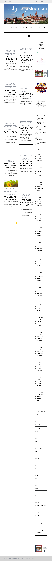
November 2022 (40, 231)
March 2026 (39, 158)
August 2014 (39, 400)
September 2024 (40, 192)
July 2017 (38, 343)
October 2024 (39, 190)
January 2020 (39, 295)
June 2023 (39, 218)
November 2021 (40, 254)
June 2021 (39, 263)
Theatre (29, 30)
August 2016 (39, 358)
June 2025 (39, 175)
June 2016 (39, 362)
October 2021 (39, 255)
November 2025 (40, 165)
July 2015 (38, 379)
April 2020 (39, 289)
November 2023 (40, 209)
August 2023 (39, 214)
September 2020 (40, 280)
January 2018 (39, 334)
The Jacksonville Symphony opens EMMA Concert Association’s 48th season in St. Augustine (41, 121)
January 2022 (39, 250)
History (43, 27)
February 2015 (39, 388)
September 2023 (40, 212)
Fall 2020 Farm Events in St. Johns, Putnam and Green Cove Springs (10, 197)
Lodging (37, 482)
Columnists (38, 428)
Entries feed (39, 528)
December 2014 (40, 392)
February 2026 (39, 160)
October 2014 (39, 396)
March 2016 (39, 368)
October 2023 (39, 210)
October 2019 (39, 300)
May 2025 (39, 177)
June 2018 (39, 325)
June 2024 (39, 197)
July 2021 (38, 261)
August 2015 (39, 377)
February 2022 (39, 248)
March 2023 (39, 224)
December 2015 (40, 372)
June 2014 (39, 403)
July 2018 (38, 323)
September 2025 (40, 169)
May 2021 (39, 265)
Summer (37, 515)
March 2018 (39, 330)
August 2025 (39, 171)
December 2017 (40, 336)
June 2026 (39, 156)
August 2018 (39, 321)
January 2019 (39, 313)
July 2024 (38, 195)
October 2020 (39, 278)
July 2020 (38, 284)
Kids (30, 51)
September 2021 (40, 257)
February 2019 (39, 312)
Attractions (14, 27)
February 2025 (39, 182)
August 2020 (39, 282)
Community (8, 50)
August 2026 (39, 152)
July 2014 (38, 402)
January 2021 (39, 272)
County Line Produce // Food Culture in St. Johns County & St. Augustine (26, 94)
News (14, 53)
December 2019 (40, 297)
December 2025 (40, 164)
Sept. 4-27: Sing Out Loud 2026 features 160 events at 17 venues (42, 138)
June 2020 (39, 285)
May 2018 (39, 327)
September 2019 (40, 302)
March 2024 (39, 203)
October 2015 (39, 373)
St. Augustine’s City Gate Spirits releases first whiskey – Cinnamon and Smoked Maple (26, 129)
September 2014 (40, 398)
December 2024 (40, 186)
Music (23, 30)
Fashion (37, 455)
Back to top (44, 558)
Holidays (15, 126)
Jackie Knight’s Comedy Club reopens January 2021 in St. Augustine (11, 92)
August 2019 (39, 304)
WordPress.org (39, 532)
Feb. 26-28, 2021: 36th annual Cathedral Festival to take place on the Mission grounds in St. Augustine (26, 59)
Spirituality (38, 512)
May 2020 (39, 287)
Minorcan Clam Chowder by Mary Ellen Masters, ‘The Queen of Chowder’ (10, 165)
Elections (37, 445)
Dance (36, 434)
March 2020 (39, 291)
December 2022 (40, 229)
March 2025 (39, 180)
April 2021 (39, 267)
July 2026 (38, 154)
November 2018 (40, 317)
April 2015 (39, 385)
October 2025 (39, 167)
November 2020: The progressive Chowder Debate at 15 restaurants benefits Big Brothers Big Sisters (26, 202)
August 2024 (39, 194)
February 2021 (39, 270)
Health (37, 468)
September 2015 (40, 375)
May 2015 (39, 383)
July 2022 (38, 239)
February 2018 (39, 332)
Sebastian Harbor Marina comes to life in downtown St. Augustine (42, 128)
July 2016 (38, 360)
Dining (13, 50)
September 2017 (40, 342)
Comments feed (40, 530)
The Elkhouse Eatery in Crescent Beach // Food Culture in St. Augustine (26, 163)
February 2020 (39, 293)
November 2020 (40, 276)
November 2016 (40, 353)
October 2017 (39, 340)
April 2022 (39, 244)
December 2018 (40, 315)
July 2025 (38, 173)
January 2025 (39, 184)
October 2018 (39, 319)
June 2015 (39, 381)
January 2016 (39, 370)
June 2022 (39, 240)
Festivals (7, 53)
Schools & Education (40, 505)
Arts (8, 27)
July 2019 (38, 306)
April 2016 (39, 366)
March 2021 (39, 269)
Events (32, 27)
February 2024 (39, 205)
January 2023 (39, 227)
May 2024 (39, 199)
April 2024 (39, 201)
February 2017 (39, 347)
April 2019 (39, 310)
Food (37, 27)
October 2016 (39, 355)
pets (36, 495)
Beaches (37, 421)
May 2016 (39, 364)
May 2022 (39, 242)
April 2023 (39, 222)
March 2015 (39, 387)
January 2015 (39, 390)
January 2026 (39, 162)
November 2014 (40, 394)
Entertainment (24, 27)
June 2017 (39, 345)
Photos (37, 498)
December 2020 (40, 274)
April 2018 (39, 328)
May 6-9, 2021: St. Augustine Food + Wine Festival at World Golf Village (11, 58)
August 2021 (39, 259)
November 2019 (40, 299)
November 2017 (40, 338)
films (36, 461)
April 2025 (39, 179)
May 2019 (39, 308)
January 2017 (39, 349)
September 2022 (40, 235)
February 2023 (39, 225)
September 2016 (40, 357)
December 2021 (40, 252)
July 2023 (38, 216)
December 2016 (40, 351)
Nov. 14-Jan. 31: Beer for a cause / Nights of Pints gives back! (10, 132)
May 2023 (39, 220)
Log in (38, 526)
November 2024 (40, 188)
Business (37, 424)
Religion (37, 502)
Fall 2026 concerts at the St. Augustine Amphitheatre (41, 144)
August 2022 (39, 237)
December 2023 (40, 207)
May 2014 (39, 405)
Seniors (37, 509)
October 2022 (39, 233)
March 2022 (39, 246)
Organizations (25, 195)
